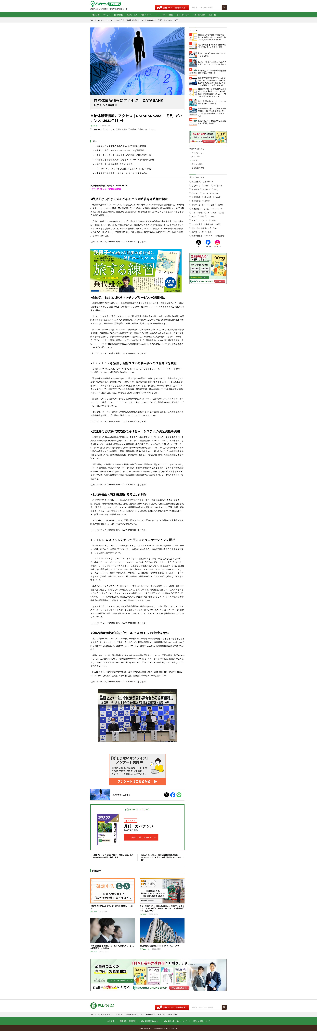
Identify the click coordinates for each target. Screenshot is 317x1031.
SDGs (194, 216)
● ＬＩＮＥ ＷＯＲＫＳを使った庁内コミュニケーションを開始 (123, 168)
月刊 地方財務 (197, 164)
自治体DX (206, 189)
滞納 (202, 216)
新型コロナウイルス (148, 129)
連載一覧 (212, 14)
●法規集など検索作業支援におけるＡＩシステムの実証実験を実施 (124, 159)
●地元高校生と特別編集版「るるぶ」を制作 (113, 164)
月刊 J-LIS (196, 156)
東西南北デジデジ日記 (200, 208)
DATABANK (97, 129)
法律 (193, 212)
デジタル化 (218, 185)
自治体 (207, 185)
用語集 (220, 205)
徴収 (201, 212)
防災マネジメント (199, 205)
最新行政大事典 (198, 168)
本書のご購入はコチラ (141, 837)
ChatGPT (209, 235)
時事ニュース (146, 14)
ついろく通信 (197, 224)
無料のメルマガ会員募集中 (174, 7)
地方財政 (209, 224)
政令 (214, 212)
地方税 (194, 232)
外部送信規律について (201, 1021)
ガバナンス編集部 (105, 105)
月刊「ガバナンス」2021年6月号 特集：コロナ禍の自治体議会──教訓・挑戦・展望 (113, 856)
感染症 (133, 129)
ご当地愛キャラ (205, 228)
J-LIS (212, 205)
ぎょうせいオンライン (104, 20)
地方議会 (207, 197)
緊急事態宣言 (197, 235)
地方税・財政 (132, 14)
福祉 (193, 228)
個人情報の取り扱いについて (175, 1021)
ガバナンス (110, 129)
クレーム (211, 216)
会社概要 (110, 1021)
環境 (209, 232)
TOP (91, 20)
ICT (157, 14)
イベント (195, 193)
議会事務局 (196, 197)
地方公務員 (122, 129)
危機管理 (195, 189)
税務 (219, 224)
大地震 (218, 197)
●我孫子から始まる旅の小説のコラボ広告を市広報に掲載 (120, 145)
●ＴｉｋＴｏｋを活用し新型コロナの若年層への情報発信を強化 (123, 154)
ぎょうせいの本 (183, 14)
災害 (222, 212)
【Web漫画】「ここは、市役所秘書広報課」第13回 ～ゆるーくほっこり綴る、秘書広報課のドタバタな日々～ (161, 857)
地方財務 (220, 235)
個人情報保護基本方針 (149, 1021)
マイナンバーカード (199, 220)
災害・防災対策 (199, 14)
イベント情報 (167, 14)
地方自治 (95, 14)
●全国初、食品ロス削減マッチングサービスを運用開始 (119, 150)
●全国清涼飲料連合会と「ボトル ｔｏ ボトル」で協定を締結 (121, 173)
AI (216, 228)
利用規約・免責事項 (127, 1021)
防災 (216, 189)
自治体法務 (118, 14)
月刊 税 (194, 160)
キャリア (106, 14)
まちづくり (196, 185)
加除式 (214, 220)
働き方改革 (196, 201)
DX (208, 212)
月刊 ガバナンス (198, 153)
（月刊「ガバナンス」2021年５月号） (105, 189)
